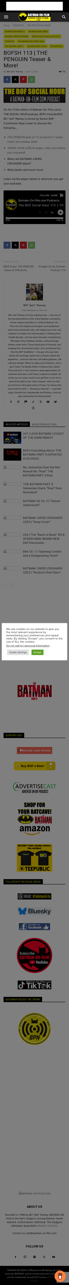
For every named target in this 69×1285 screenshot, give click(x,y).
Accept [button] (37, 652)
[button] (6, 17)
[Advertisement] (34, 6)
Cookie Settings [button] (18, 652)
